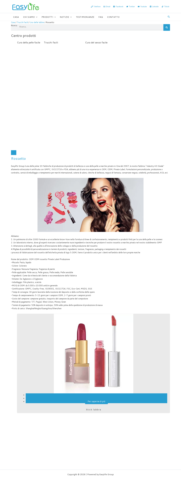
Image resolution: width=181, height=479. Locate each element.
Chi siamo (29, 16)
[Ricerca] (166, 27)
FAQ (100, 16)
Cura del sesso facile (96, 42)
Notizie (64, 16)
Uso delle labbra (37, 22)
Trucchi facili (22, 22)
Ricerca (14, 25)
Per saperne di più (96, 401)
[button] (36, 17)
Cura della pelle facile (28, 42)
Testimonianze (85, 16)
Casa (16, 16)
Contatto (113, 16)
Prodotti (47, 16)
